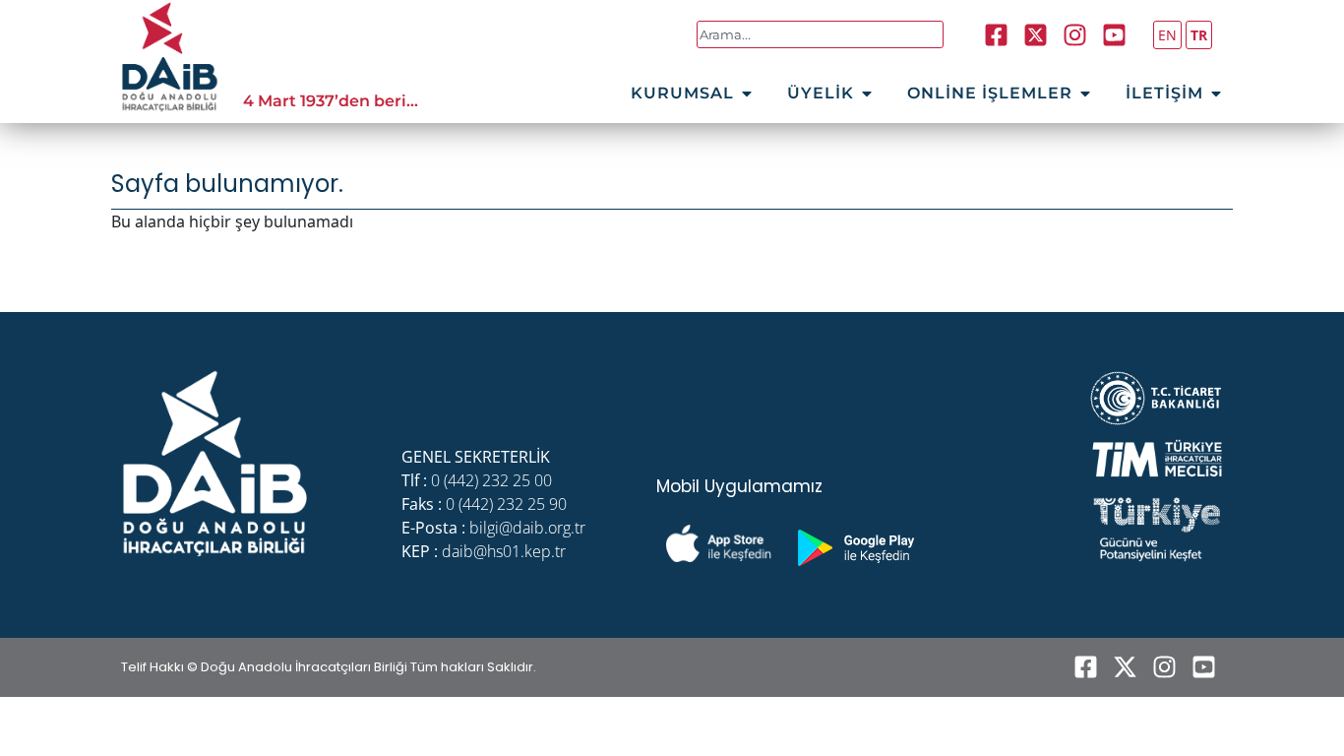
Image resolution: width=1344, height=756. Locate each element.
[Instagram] (1075, 34)
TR (1199, 35)
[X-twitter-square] (1036, 34)
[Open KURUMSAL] (747, 93)
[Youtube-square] (1114, 34)
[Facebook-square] (996, 34)
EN (1167, 35)
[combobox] (820, 34)
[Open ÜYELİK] (867, 93)
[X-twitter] (1124, 667)
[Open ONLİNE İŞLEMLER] (1085, 93)
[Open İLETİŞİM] (1216, 93)
